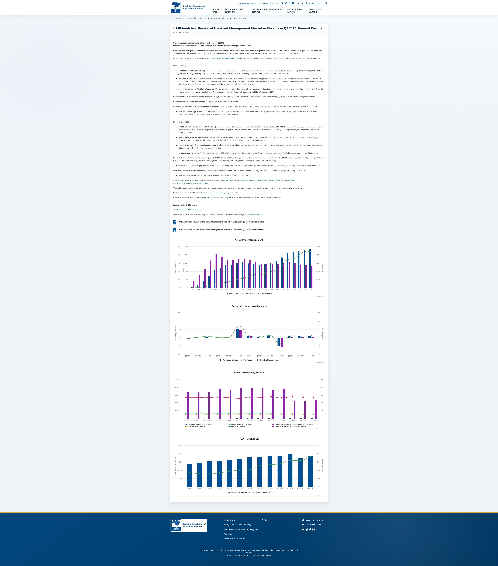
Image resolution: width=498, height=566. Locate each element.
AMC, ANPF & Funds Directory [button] (234, 10)
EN (302, 3)
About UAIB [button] (216, 10)
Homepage (177, 18)
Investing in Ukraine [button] (315, 10)
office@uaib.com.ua (270, 3)
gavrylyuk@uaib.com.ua (254, 215)
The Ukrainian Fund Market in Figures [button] (268, 10)
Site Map (228, 534)
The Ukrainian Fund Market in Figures (201, 18)
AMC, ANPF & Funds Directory (237, 524)
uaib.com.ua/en (238, 550)
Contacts (265, 520)
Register (311, 3)
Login (319, 3)
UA (298, 3)
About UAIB (229, 520)
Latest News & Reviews (234, 538)
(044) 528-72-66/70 (248, 3)
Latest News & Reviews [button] (294, 10)
